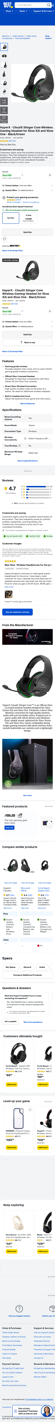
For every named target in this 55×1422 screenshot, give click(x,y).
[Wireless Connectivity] (25, 438)
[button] (9, 11)
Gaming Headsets (22, 38)
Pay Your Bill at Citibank (12, 1372)
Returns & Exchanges (11, 1341)
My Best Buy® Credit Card (13, 1368)
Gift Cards (6, 1358)
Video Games (18, 36)
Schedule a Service (42, 1341)
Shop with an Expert (42, 1337)
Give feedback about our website (39, 1399)
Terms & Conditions (31, 202)
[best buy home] (8, 5)
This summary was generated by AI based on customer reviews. (27, 530)
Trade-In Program (9, 1354)
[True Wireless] (19, 446)
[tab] (10, 967)
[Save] (4, 239)
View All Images (10, 883)
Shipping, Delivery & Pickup (14, 1337)
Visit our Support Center (44, 1332)
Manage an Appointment (44, 1345)
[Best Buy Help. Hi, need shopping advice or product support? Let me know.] (47, 1411)
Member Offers (40, 1377)
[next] (48, 218)
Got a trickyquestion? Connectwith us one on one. (28, 1411)
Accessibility (6, 1407)
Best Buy (6, 36)
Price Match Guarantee (12, 1345)
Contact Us (38, 1358)
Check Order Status (10, 1332)
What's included (13, 202)
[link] (17, 612)
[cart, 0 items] (52, 5)
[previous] (5, 218)
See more (27, 795)
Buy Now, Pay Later (10, 1381)
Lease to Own (8, 1377)
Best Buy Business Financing (14, 1385)
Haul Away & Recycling (43, 1354)
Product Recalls (8, 1349)
